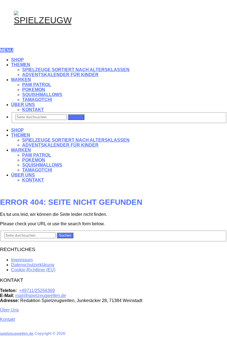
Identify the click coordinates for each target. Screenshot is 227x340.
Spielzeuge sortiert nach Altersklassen (76, 69)
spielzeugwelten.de (16, 333)
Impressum (22, 259)
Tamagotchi (37, 99)
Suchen (76, 117)
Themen (20, 64)
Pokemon (33, 89)
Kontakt (33, 109)
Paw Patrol (36, 84)
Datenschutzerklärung (32, 264)
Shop (17, 59)
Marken (21, 79)
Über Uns (23, 104)
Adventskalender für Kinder (60, 74)
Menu (6, 50)
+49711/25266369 (37, 290)
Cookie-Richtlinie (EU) (33, 269)
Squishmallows (42, 94)
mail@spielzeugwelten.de (40, 295)
